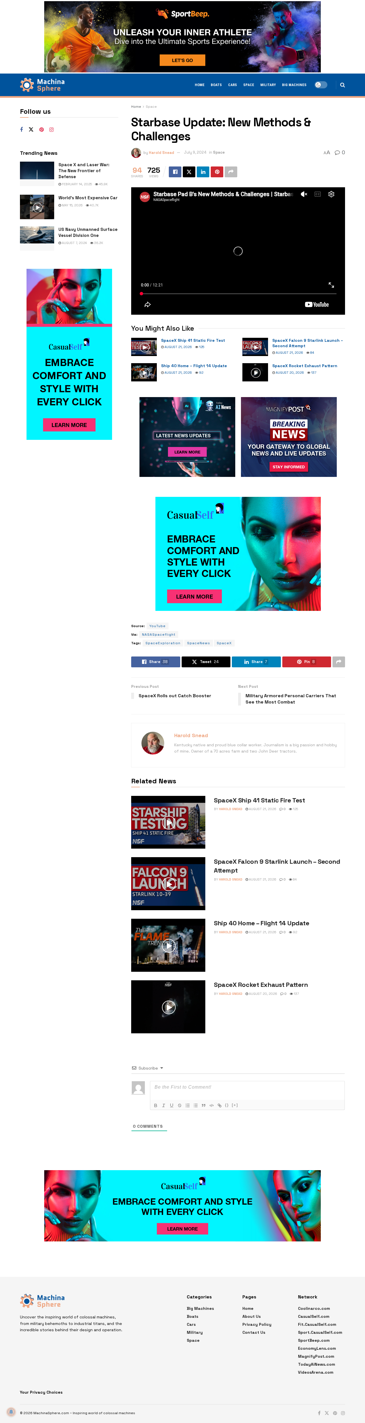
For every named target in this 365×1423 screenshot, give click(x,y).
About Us (251, 1316)
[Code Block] (212, 1105)
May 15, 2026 (72, 205)
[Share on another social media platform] (231, 171)
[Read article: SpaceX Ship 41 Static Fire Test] (144, 347)
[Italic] (164, 1105)
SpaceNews (198, 643)
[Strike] (180, 1105)
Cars (232, 85)
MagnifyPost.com (316, 1356)
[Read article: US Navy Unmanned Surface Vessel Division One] (37, 238)
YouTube (157, 626)
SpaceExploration (163, 643)
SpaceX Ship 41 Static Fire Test (193, 340)
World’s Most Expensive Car (87, 197)
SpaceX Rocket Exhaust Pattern (304, 365)
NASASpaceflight (158, 634)
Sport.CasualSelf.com (320, 1332)
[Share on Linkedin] (203, 171)
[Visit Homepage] (42, 85)
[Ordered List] (188, 1105)
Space (248, 85)
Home (199, 85)
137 (313, 373)
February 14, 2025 (76, 184)
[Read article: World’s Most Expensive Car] (37, 207)
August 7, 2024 (74, 243)
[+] (235, 1105)
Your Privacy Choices (41, 1392)
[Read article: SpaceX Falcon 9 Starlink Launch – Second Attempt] (255, 347)
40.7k (94, 205)
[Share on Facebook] (175, 171)
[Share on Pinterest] (217, 171)
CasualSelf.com (313, 1316)
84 (311, 353)
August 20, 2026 (289, 373)
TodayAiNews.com (316, 1364)
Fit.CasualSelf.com (317, 1324)
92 (200, 373)
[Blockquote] (204, 1105)
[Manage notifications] (11, 1411)
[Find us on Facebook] (21, 130)
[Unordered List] (196, 1105)
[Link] (220, 1105)
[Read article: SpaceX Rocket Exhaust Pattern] (255, 372)
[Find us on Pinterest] (41, 130)
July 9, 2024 (195, 152)
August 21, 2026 (178, 347)
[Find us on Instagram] (51, 130)
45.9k (103, 184)
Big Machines (294, 85)
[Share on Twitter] (189, 171)
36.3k (98, 243)
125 (201, 347)
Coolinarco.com (314, 1308)
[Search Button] (342, 85)
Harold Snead (161, 152)
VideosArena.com (315, 1372)
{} (227, 1105)
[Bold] (156, 1105)
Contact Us (253, 1332)
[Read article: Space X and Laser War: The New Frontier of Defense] (37, 174)
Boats (216, 85)
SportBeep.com (314, 1340)
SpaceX (224, 643)
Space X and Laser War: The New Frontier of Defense (84, 170)
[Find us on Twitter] (31, 129)
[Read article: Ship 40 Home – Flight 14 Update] (144, 372)
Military (268, 85)
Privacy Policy (256, 1324)
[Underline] (172, 1105)
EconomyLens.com (317, 1348)
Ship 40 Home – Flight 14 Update (194, 365)
